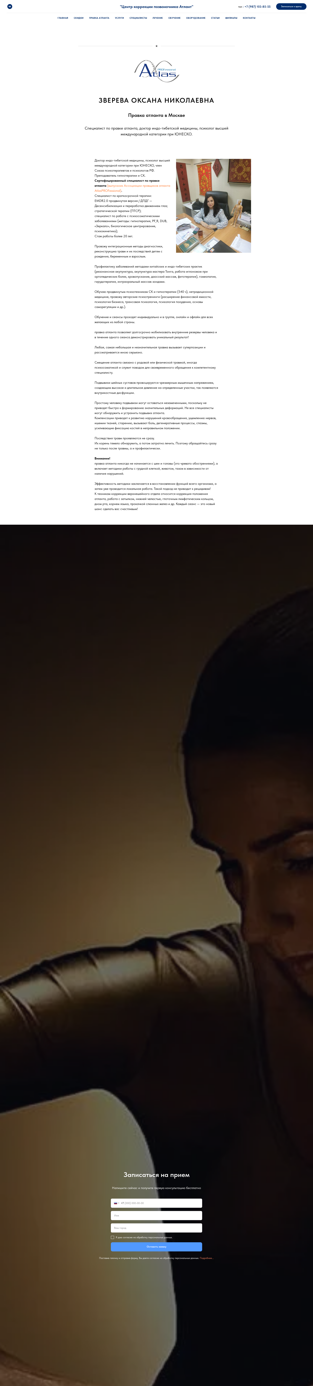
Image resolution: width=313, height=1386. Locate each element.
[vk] (9, 6)
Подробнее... (207, 1258)
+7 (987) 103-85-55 (258, 6)
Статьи (215, 18)
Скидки (79, 18)
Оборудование (196, 18)
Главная (63, 18)
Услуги (119, 18)
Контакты (249, 18)
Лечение (158, 18)
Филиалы (231, 18)
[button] (291, 6)
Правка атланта (99, 18)
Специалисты (138, 18)
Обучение (174, 18)
